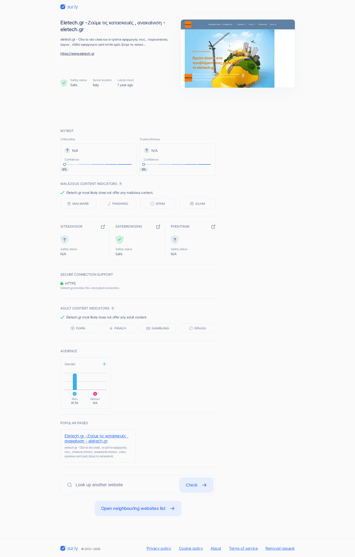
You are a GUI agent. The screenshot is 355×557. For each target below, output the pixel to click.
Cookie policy (191, 548)
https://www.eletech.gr (77, 53)
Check (192, 485)
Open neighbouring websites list (133, 508)
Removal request (280, 548)
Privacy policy (159, 548)
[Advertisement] (177, 108)
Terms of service (243, 548)
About (216, 548)
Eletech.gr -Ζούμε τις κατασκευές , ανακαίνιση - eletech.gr (96, 438)
